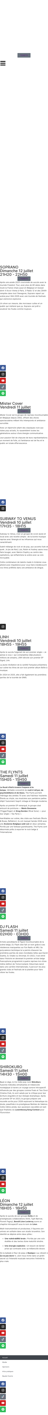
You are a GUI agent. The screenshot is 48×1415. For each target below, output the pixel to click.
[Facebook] (3, 368)
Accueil (5, 1357)
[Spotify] (3, 393)
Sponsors (5, 1367)
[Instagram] (3, 374)
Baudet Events (7, 1376)
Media (4, 1362)
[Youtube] (3, 380)
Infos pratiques (7, 1371)
